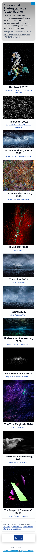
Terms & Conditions (11, 550)
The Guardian (17, 527)
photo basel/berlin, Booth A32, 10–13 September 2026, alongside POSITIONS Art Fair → (17, 34)
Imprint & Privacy (27, 550)
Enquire (18, 538)
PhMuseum (6, 527)
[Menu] (33, 3)
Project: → (18, 90)
